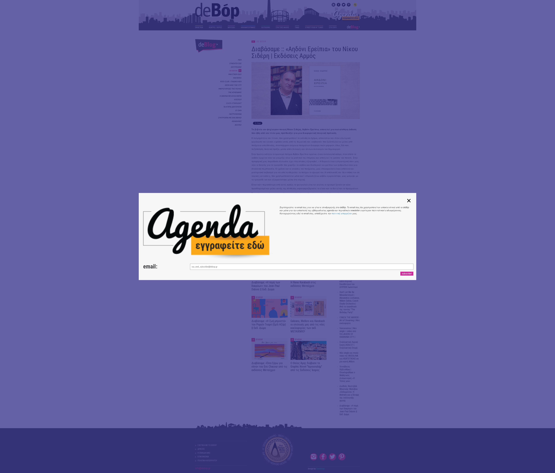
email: (150, 266)
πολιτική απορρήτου (342, 213)
